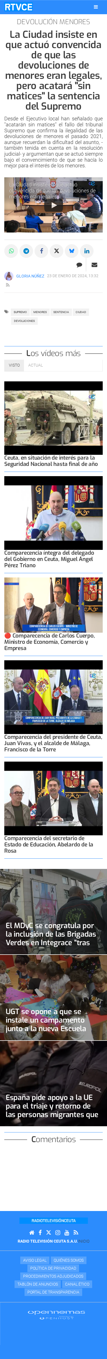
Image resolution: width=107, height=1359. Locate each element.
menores (40, 312)
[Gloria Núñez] (8, 276)
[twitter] (48, 1233)
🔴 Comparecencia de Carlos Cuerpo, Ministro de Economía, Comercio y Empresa (49, 642)
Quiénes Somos (69, 1260)
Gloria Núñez (30, 276)
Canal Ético (77, 1284)
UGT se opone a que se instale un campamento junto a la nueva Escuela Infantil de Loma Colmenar (50, 1024)
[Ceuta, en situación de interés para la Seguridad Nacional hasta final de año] (53, 418)
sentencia (61, 312)
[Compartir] (11, 251)
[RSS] (76, 1233)
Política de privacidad (53, 1268)
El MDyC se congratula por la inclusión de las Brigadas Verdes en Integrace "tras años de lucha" (51, 938)
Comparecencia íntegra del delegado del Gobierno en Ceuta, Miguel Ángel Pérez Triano (49, 559)
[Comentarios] (79, 265)
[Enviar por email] (94, 265)
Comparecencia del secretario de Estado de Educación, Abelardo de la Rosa (48, 844)
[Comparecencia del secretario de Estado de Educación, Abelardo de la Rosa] (53, 798)
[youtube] (66, 1233)
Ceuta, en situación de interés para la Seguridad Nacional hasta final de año (51, 461)
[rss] (7, 285)
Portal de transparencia (53, 1292)
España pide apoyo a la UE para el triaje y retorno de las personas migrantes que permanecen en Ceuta (52, 1110)
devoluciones (24, 320)
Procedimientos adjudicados (53, 1276)
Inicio (83, 1241)
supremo (20, 312)
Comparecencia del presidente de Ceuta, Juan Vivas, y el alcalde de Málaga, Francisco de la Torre (53, 743)
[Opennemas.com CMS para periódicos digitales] (56, 1315)
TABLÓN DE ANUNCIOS (37, 1284)
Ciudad (81, 312)
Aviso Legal (35, 1260)
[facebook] (40, 1233)
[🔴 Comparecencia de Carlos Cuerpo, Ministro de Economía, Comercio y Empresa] (53, 605)
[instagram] (57, 1233)
